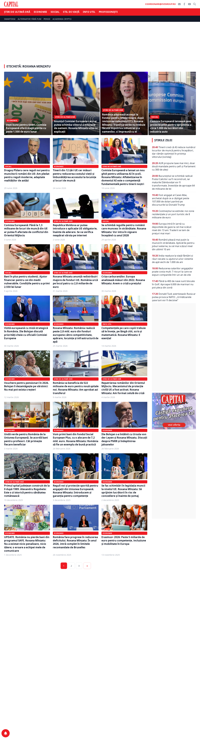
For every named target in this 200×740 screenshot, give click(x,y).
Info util (89, 11)
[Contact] (179, 4)
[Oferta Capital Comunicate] (174, 411)
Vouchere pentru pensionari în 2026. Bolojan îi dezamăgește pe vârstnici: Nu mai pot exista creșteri (26, 386)
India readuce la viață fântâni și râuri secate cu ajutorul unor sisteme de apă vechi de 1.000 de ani (172, 259)
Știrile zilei (163, 140)
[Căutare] (194, 4)
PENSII (47, 19)
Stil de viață (71, 11)
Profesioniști (108, 11)
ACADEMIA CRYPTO (62, 19)
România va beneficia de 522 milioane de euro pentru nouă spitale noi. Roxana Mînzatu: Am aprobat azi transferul (76, 388)
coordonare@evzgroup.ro (160, 4)
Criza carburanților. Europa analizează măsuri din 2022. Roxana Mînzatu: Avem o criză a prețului (123, 280)
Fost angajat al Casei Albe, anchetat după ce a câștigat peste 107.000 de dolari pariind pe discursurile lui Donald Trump (170, 199)
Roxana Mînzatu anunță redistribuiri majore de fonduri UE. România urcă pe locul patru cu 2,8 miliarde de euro (75, 281)
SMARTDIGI (9, 19)
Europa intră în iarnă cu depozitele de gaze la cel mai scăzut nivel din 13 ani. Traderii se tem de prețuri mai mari (171, 228)
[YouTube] (189, 4)
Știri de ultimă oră (17, 11)
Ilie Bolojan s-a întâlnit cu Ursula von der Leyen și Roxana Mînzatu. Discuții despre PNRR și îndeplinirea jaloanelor (124, 439)
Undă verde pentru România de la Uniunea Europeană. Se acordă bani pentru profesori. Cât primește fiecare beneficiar (26, 439)
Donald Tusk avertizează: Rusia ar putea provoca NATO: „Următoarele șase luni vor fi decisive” (174, 297)
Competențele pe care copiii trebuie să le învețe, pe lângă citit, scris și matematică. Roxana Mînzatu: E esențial (123, 333)
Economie (40, 11)
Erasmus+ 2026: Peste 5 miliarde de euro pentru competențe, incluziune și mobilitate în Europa (123, 540)
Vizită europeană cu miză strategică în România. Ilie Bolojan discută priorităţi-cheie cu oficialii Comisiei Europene (26, 333)
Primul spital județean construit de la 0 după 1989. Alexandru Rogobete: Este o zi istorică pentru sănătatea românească (27, 491)
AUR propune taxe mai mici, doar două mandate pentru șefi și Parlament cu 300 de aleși (173, 166)
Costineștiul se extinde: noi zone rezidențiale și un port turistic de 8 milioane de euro (173, 214)
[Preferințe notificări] (5, 733)
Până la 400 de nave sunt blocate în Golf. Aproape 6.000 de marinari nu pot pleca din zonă (173, 284)
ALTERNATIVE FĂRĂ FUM (29, 19)
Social (55, 11)
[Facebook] (184, 4)
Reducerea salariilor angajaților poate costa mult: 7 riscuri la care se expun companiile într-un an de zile (172, 271)
